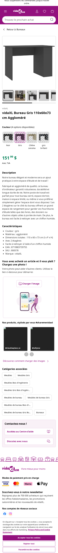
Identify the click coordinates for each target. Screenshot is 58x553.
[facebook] (4, 513)
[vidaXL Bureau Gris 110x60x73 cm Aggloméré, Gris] (29, 62)
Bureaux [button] (40, 412)
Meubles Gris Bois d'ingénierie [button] (18, 390)
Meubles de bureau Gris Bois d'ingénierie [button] (18, 412)
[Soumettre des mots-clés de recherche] (52, 19)
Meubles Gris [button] (24, 375)
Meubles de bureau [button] (13, 397)
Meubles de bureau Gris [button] (39, 397)
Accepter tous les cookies (29, 538)
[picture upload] (29, 302)
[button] (8, 141)
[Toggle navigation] (5, 11)
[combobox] (29, 19)
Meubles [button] (8, 375)
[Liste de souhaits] (44, 11)
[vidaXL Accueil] (19, 11)
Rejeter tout (29, 543)
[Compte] (36, 11)
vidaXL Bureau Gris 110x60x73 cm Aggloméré (26, 115)
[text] (9, 158)
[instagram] (10, 513)
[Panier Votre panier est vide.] (52, 11)
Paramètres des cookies (29, 549)
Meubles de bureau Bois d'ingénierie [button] (18, 405)
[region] (29, 535)
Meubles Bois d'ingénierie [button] (16, 382)
